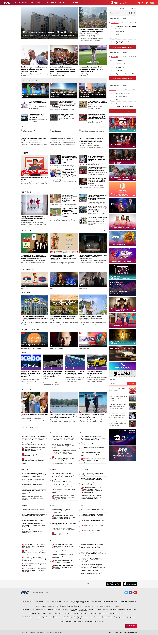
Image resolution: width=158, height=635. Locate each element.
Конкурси (87, 621)
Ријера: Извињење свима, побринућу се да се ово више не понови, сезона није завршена (34, 515)
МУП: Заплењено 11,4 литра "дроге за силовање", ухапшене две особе (97, 102)
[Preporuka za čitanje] (122, 353)
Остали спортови (105, 606)
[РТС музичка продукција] (122, 437)
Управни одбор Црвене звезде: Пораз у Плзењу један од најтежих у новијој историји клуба (33, 531)
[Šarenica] (122, 320)
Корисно (26, 292)
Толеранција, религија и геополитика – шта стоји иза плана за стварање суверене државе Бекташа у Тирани (64, 452)
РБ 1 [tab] (112, 89)
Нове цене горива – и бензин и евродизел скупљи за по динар (93, 483)
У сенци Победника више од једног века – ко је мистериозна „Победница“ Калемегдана (97, 197)
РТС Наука (59, 614)
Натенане (27, 390)
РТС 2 (39, 614)
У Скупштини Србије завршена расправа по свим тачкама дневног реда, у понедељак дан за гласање (63, 69)
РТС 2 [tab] (122, 22)
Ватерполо (78, 606)
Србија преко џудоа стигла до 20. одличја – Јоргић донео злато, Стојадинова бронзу (69, 159)
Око (24, 127)
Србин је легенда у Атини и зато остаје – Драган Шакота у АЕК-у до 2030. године (63, 528)
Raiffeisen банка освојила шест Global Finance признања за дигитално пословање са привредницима (34, 318)
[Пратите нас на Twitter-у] (126, 592)
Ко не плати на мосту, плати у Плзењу (33, 520)
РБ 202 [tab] (133, 89)
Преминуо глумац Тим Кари (60, 551)
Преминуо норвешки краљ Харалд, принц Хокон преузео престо (93, 448)
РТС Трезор (104, 614)
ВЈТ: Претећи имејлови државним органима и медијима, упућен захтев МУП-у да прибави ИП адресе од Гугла (68, 104)
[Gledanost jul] (122, 238)
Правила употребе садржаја (45, 632)
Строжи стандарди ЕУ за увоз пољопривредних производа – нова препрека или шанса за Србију (91, 497)
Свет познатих (56, 541)
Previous (110, 22)
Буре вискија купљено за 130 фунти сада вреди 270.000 (34, 564)
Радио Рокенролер (96, 617)
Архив (79, 618)
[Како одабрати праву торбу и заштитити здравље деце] (83, 220)
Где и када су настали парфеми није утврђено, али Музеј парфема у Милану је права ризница (34, 559)
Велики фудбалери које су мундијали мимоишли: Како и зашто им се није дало (62, 139)
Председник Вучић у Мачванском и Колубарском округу (38, 102)
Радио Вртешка (119, 617)
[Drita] (122, 337)
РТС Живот (77, 614)
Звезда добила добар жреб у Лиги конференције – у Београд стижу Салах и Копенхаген (91, 69)
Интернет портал (97, 621)
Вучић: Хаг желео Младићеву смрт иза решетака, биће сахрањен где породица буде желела (34, 69)
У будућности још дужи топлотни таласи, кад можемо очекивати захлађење (63, 94)
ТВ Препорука (28, 270)
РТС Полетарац (124, 614)
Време (105, 601)
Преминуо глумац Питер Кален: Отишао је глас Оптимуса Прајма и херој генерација (63, 546)
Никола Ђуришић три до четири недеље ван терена (62, 533)
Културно (27, 230)
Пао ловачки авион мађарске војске (62, 463)
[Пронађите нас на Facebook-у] (130, 592)
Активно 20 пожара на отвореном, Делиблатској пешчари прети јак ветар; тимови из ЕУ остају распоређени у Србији (91, 33)
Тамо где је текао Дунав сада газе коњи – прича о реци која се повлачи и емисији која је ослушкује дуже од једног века (63, 415)
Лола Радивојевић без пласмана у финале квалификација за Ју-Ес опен (92, 531)
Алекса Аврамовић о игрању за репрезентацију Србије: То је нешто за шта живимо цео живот (97, 181)
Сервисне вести (113, 601)
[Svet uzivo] (122, 205)
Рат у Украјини (96, 601)
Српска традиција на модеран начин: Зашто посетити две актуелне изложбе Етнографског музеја (93, 256)
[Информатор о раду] (122, 453)
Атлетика (87, 606)
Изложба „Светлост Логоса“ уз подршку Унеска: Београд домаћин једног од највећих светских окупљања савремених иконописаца (63, 257)
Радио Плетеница (82, 617)
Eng (138, 3)
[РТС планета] (119, 2)
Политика (25, 433)
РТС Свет (52, 614)
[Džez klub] (122, 271)
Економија (83, 470)
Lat (133, 3)
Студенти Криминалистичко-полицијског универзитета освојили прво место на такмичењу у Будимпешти (64, 475)
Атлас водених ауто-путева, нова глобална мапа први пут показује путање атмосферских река (97, 208)
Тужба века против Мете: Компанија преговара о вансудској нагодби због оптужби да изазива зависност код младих (93, 566)
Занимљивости (27, 541)
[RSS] (147, 2)
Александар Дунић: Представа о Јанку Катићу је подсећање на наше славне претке (62, 567)
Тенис (81, 506)
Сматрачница (124, 601)
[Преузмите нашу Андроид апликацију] (113, 584)
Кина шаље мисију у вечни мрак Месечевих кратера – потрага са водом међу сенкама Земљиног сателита (52, 374)
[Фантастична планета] (122, 173)
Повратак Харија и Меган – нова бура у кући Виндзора (34, 415)
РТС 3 (45, 614)
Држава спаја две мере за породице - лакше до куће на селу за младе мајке (91, 478)
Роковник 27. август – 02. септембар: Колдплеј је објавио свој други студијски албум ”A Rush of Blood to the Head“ (33, 256)
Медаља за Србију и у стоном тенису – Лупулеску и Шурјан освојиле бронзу (97, 168)
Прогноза (113, 13)
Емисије (61, 3)
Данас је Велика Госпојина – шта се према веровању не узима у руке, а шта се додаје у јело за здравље (63, 497)
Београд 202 (71, 617)
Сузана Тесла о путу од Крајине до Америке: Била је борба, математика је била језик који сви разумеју (69, 212)
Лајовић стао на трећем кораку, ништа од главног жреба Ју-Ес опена (93, 521)
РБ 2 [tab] (119, 89)
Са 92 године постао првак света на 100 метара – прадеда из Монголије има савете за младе (34, 570)
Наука (99, 609)
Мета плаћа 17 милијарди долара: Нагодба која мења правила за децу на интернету (31, 373)
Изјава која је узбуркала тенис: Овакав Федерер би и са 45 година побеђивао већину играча (92, 515)
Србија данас (50, 601)
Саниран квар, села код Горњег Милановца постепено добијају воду (62, 485)
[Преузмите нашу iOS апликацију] (130, 584)
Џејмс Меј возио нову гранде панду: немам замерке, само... (94, 373)
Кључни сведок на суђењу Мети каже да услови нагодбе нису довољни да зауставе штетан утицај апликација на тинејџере (93, 553)
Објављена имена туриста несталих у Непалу (66, 115)
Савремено (27, 352)
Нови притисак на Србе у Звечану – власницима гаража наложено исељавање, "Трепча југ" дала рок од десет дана (34, 438)
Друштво (53, 470)
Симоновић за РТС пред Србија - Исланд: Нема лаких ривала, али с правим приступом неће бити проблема (64, 517)
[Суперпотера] (122, 140)
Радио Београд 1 (34, 617)
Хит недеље (83, 346)
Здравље (84, 609)
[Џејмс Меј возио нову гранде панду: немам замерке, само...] (97, 362)
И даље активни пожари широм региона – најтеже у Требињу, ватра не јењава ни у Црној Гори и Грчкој (63, 458)
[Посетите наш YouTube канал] (135, 592)
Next (135, 22)
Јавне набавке (78, 621)
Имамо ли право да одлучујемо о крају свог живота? (33, 344)
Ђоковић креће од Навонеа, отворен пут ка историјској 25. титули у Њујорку (93, 526)
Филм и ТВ (92, 609)
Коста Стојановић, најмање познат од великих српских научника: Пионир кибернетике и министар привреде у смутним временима (91, 141)
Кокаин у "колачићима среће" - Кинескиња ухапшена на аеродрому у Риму (91, 454)
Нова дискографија (57, 346)
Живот (32, 609)
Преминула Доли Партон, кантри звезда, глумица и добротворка (62, 561)
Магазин (39, 3)
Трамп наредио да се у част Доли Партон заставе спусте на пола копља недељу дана (62, 555)
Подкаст (133, 601)
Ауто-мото (95, 606)
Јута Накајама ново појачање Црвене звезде (34, 178)
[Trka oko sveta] (122, 124)
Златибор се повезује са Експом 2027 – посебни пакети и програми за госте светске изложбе (91, 318)
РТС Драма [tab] (114, 56)
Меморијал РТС (117, 606)
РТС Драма (68, 614)
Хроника (24, 470)
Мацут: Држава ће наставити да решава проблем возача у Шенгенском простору (34, 443)
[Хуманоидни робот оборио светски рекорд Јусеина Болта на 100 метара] (75, 362)
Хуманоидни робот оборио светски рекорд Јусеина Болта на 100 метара (74, 373)
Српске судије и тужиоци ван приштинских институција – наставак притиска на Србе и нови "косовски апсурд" (33, 461)
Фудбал (24, 506)
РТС (69, 3)
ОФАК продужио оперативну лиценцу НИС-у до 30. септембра (49, 32)
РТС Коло (95, 614)
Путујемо (65, 609)
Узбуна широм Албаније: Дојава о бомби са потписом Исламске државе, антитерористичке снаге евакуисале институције (63, 439)
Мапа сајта (131, 626)
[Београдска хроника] (122, 222)
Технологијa (84, 541)
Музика (49, 609)
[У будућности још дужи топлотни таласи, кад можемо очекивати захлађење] (63, 90)
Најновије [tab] (112, 379)
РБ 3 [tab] (126, 89)
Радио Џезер (130, 617)
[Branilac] (122, 156)
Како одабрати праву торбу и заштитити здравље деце (97, 218)
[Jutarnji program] (122, 189)
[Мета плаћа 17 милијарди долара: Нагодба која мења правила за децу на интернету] (31, 362)
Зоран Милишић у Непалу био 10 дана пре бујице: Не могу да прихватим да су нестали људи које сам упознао (93, 438)
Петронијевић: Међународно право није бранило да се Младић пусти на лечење (63, 491)
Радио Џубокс (108, 617)
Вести (17, 3)
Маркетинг (69, 621)
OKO (32, 3)
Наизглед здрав (82, 610)
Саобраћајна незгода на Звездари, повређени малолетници (36, 116)
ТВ (47, 3)
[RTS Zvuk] (122, 288)
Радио (53, 3)
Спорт (25, 3)
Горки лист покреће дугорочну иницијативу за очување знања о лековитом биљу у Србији (63, 318)
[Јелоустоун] (122, 304)
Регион (53, 433)
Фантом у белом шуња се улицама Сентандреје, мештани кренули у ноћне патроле (63, 445)
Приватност (25, 632)
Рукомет (71, 606)
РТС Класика (86, 614)
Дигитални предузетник (117, 609)
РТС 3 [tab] (130, 22)
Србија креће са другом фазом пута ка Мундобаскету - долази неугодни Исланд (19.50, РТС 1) (69, 173)
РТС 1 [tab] (114, 22)
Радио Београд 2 (47, 617)
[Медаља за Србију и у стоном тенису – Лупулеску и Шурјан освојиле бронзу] (83, 170)
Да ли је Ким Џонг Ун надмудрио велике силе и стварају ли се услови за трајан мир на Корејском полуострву (92, 415)
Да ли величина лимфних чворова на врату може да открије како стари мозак (69, 198)
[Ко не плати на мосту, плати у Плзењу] (35, 90)
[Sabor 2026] (122, 255)
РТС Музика (113, 614)
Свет (81, 433)
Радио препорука (30, 330)
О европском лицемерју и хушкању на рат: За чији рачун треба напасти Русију (34, 139)
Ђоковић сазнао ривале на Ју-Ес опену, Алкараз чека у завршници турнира (92, 510)
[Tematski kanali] (122, 369)
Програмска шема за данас (122, 47)
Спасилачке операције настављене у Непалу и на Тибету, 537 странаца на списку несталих (93, 460)
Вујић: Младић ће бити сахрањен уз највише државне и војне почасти (62, 480)
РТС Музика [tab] (130, 56)
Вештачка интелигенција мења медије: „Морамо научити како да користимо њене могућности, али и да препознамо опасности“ (93, 547)
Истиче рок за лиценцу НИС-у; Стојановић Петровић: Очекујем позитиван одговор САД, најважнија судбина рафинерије (91, 490)
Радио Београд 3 (59, 617)
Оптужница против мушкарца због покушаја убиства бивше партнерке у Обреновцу (33, 498)
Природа (105, 609)
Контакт (61, 621)
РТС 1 (34, 614)
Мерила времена (84, 601)
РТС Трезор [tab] (122, 56)
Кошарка (53, 506)
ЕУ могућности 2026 (79, 603)
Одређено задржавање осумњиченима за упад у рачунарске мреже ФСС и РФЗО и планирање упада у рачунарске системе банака (34, 491)
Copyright (32, 632)
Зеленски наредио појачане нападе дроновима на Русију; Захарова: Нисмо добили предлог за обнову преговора (97, 116)
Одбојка (63, 606)
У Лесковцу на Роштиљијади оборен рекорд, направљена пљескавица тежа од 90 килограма (34, 552)
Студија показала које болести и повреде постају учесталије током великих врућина (33, 218)
